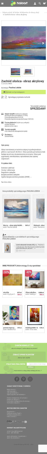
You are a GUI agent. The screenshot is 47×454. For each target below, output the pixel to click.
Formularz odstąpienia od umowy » (18, 401)
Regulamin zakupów (8, 172)
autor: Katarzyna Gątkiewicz (35, 294)
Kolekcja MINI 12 (32, 328)
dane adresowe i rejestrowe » (16, 436)
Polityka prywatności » (14, 415)
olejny (9, 182)
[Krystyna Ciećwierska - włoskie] (12, 280)
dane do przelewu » (13, 438)
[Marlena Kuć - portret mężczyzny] (12, 315)
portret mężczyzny (10, 328)
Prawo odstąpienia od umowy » (17, 398)
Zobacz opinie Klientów (23, 355)
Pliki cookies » (12, 416)
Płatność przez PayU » (14, 413)
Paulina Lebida (33, 191)
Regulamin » (11, 411)
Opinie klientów (9, 237)
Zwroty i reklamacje (8, 170)
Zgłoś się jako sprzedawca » (16, 394)
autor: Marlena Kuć (9, 329)
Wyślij (30, 367)
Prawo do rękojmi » (13, 399)
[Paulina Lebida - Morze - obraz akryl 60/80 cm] (16, 209)
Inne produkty (8, 191)
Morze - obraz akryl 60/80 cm (13, 225)
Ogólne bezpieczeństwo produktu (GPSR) (15, 177)
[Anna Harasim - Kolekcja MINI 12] (34, 315)
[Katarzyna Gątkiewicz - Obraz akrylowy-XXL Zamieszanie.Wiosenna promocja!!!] (34, 280)
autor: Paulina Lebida (10, 227)
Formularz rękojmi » (13, 403)
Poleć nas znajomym (15, 364)
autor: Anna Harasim (32, 329)
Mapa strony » (11, 389)
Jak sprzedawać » (13, 393)
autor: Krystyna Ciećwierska (12, 294)
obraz (6, 182)
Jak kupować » (12, 391)
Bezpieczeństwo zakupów (10, 175)
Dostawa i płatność (7, 168)
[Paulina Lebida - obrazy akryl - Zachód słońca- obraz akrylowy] (23, 43)
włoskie (6, 292)
